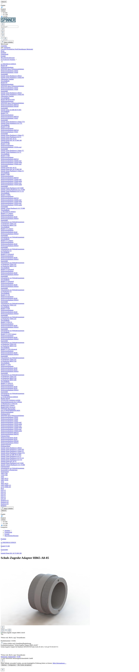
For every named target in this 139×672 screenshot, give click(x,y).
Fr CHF (5, 15)
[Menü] (3, 24)
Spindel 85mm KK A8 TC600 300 (11, 553)
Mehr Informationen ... (59, 663)
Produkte (3, 539)
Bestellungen (22, 49)
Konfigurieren (12, 665)
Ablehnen (4, 665)
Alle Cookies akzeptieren (24, 665)
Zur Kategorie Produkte (8, 59)
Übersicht (4, 49)
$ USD (5, 13)
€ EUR (5, 16)
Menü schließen (8, 42)
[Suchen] (3, 29)
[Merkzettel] (2, 39)
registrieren (7, 47)
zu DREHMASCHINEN (8, 542)
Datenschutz (12, 656)
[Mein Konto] (5, 38)
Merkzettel (30, 49)
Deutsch (3, 9)
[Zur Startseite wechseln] (8, 22)
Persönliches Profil (12, 49)
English (3, 5)
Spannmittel (4, 549)
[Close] (3, 627)
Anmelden (4, 46)
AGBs (19, 656)
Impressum (4, 656)
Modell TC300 (5, 546)
